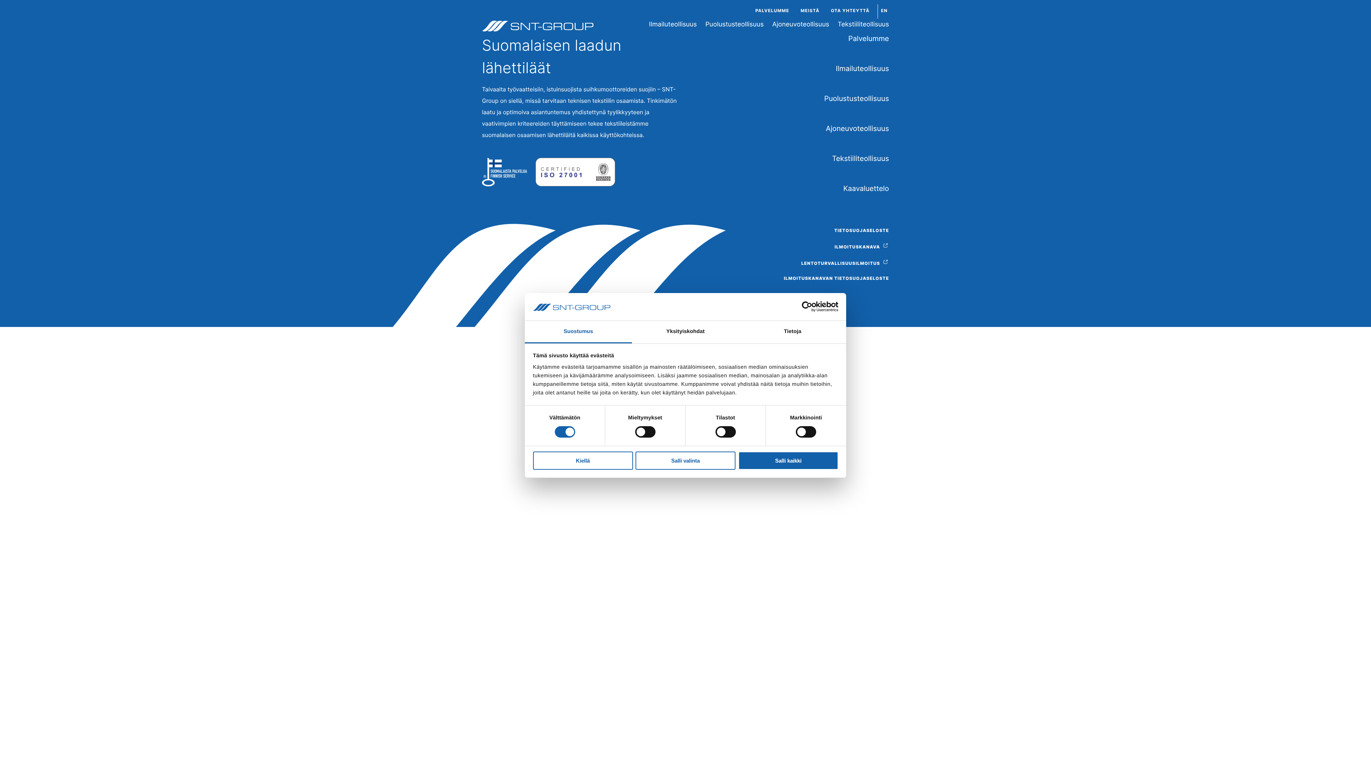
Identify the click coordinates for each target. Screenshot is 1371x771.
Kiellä (583, 461)
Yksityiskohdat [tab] (685, 331)
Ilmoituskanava (857, 247)
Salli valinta (685, 461)
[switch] (645, 432)
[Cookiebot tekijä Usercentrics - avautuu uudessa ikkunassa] (807, 306)
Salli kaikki (788, 461)
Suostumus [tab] (578, 331)
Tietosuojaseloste (861, 230)
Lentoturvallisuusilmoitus (840, 263)
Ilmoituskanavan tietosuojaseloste (836, 278)
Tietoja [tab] (793, 331)
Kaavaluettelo (866, 188)
